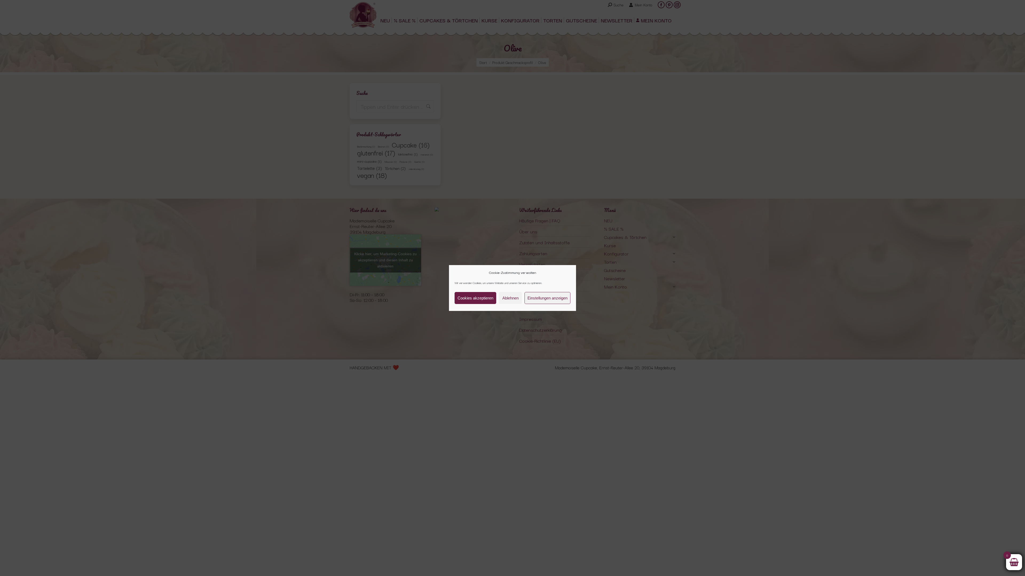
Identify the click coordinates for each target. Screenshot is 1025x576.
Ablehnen (510, 298)
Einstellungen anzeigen (547, 298)
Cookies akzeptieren (475, 298)
